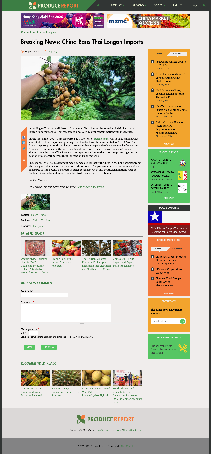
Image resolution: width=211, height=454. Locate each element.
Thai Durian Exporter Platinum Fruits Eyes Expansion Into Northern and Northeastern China (96, 264)
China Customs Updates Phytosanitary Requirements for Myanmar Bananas (169, 127)
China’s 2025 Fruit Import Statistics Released (62, 262)
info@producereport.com (109, 430)
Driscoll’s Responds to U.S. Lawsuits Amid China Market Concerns (171, 77)
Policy (34, 214)
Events (177, 5)
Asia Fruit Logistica (161, 179)
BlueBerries (162, 272)
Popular (177, 54)
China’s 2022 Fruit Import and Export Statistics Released (31, 392)
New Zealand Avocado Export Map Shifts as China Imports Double (171, 110)
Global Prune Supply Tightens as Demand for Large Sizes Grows (169, 229)
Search (204, 5)
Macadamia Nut (165, 285)
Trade (42, 214)
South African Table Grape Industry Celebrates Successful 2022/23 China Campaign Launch (127, 395)
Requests (177, 249)
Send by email (24, 159)
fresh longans (102, 138)
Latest (159, 54)
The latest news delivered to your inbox (167, 311)
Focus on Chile (169, 208)
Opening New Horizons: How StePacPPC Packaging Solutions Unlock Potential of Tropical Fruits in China (34, 265)
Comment (27, 302)
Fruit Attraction (160, 192)
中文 (195, 5)
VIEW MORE (169, 144)
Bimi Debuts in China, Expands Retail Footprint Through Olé (170, 93)
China (36, 220)
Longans (51, 32)
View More (169, 294)
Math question (30, 329)
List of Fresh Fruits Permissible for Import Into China (163, 349)
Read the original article (90, 186)
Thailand (46, 220)
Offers (158, 249)
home (98, 5)
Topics (158, 5)
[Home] (54, 5)
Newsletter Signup (132, 430)
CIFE (153, 167)
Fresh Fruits (37, 32)
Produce (116, 5)
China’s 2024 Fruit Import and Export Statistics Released (123, 262)
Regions (138, 5)
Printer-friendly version (24, 154)
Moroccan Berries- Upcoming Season (166, 261)
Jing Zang (52, 51)
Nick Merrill (127, 446)
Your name (27, 291)
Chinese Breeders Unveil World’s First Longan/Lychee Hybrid (96, 392)
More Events (169, 198)
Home (24, 32)
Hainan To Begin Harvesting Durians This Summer (65, 392)
